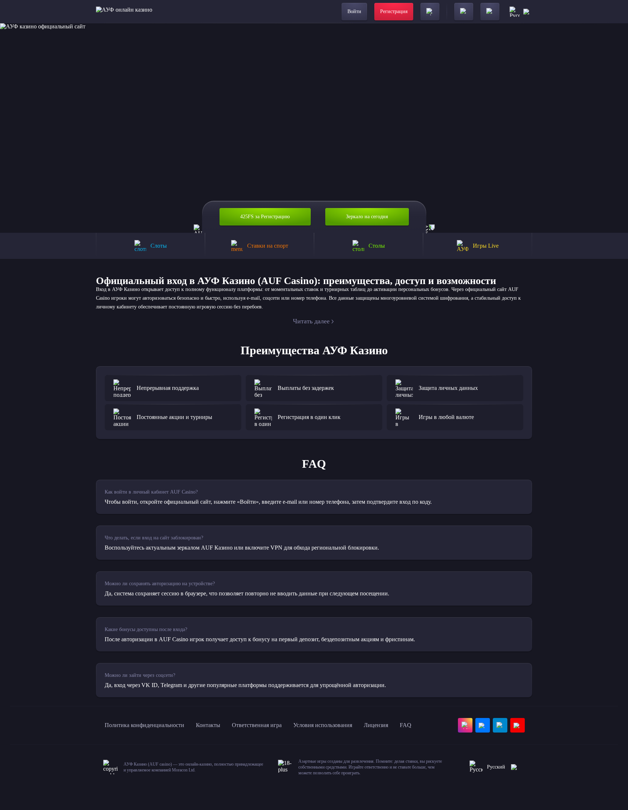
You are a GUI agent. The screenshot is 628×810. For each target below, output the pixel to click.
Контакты (208, 725)
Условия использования (322, 725)
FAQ (405, 725)
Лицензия (376, 725)
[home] (124, 12)
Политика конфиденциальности (144, 725)
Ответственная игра (257, 725)
